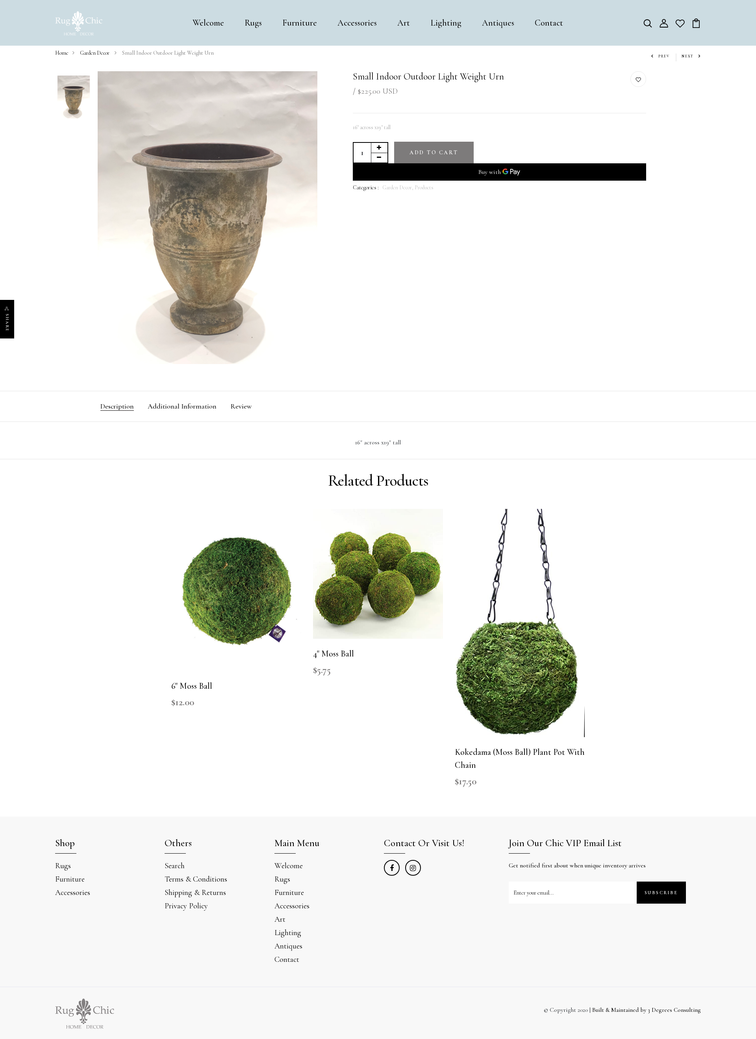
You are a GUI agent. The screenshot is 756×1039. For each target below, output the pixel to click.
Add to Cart (434, 152)
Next (688, 56)
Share (7, 323)
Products (424, 187)
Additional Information (182, 406)
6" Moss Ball (191, 686)
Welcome (208, 23)
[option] (73, 97)
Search (175, 866)
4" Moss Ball (333, 654)
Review (241, 406)
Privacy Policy (186, 906)
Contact (549, 23)
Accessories (357, 23)
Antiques (498, 23)
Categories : (366, 187)
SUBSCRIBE (661, 892)
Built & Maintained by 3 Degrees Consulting (646, 1009)
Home (62, 53)
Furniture (299, 23)
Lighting (445, 23)
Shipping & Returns (195, 892)
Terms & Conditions (196, 879)
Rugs (253, 23)
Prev (664, 56)
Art (403, 23)
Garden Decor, (398, 187)
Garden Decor (95, 53)
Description (117, 406)
